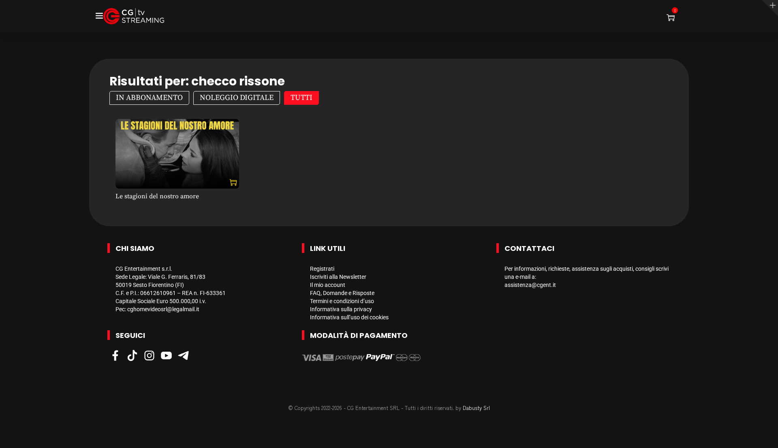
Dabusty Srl (476, 408)
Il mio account (327, 285)
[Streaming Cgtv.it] (133, 16)
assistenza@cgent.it (530, 285)
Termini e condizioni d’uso (342, 301)
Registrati (322, 268)
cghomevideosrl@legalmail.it (163, 309)
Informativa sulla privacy (341, 309)
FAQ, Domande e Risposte (342, 293)
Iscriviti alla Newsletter (338, 277)
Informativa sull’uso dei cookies (349, 317)
